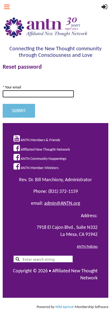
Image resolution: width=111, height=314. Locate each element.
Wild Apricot (64, 307)
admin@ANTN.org (62, 203)
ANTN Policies (87, 247)
